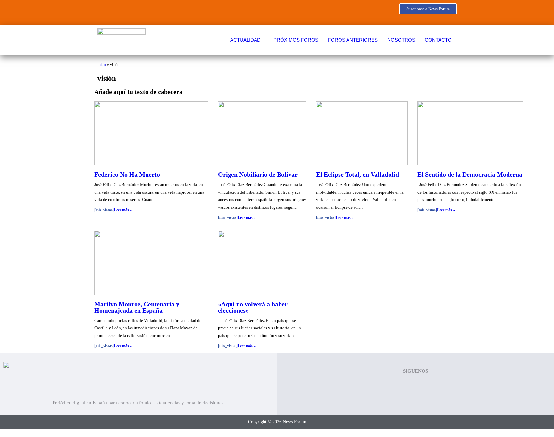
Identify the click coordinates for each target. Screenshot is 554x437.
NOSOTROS (401, 40)
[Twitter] (124, 11)
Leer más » (123, 210)
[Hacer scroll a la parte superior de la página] (2, 433)
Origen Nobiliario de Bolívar (258, 174)
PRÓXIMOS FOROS (295, 40)
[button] (247, 40)
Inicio (101, 65)
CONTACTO (438, 40)
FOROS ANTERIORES (353, 40)
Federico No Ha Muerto (127, 174)
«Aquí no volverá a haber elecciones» (253, 307)
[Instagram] (162, 11)
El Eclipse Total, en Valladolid (357, 174)
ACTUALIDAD (245, 40)
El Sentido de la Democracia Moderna (469, 174)
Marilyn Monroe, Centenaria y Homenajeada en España (136, 307)
